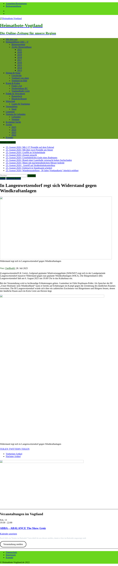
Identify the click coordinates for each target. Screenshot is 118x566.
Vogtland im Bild (19, 80)
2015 (19, 65)
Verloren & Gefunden (15, 114)
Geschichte (17, 75)
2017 (19, 60)
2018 (19, 57)
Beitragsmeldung (13, 6)
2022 (14, 135)
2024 (14, 130)
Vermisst (15, 119)
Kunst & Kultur (13, 83)
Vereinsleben (11, 106)
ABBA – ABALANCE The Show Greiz (23, 528)
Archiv (9, 124)
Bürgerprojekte (18, 44)
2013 (19, 70)
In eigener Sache (13, 122)
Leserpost (10, 111)
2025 (14, 127)
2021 (19, 49)
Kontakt (9, 137)
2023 (14, 132)
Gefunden (16, 117)
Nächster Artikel (13, 456)
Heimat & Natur (13, 73)
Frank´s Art (17, 86)
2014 (19, 67)
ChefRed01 (10, 268)
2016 (19, 62)
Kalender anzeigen (8, 534)
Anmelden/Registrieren (16, 3)
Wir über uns (11, 39)
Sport (14, 109)
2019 (19, 55)
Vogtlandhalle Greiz (21, 91)
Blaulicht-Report (19, 98)
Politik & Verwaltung (15, 93)
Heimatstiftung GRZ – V (17, 42)
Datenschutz (11, 552)
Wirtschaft (10, 101)
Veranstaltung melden (13, 544)
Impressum (11, 555)
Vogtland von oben (20, 78)
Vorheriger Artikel (14, 454)
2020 (19, 52)
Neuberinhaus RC (20, 88)
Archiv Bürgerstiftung (22, 47)
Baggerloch (17, 96)
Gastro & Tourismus (21, 104)
